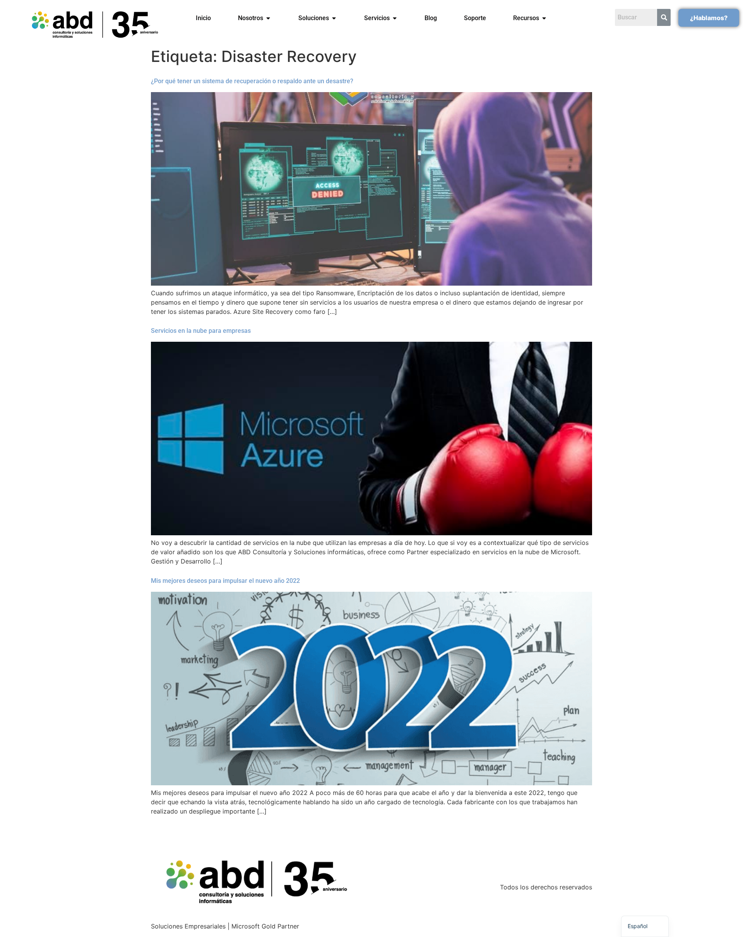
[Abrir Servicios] (395, 18)
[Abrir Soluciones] (334, 18)
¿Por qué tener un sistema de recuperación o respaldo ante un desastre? (252, 81)
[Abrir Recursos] (544, 18)
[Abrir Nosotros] (268, 18)
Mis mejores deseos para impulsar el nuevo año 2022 (225, 580)
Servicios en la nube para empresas (201, 330)
